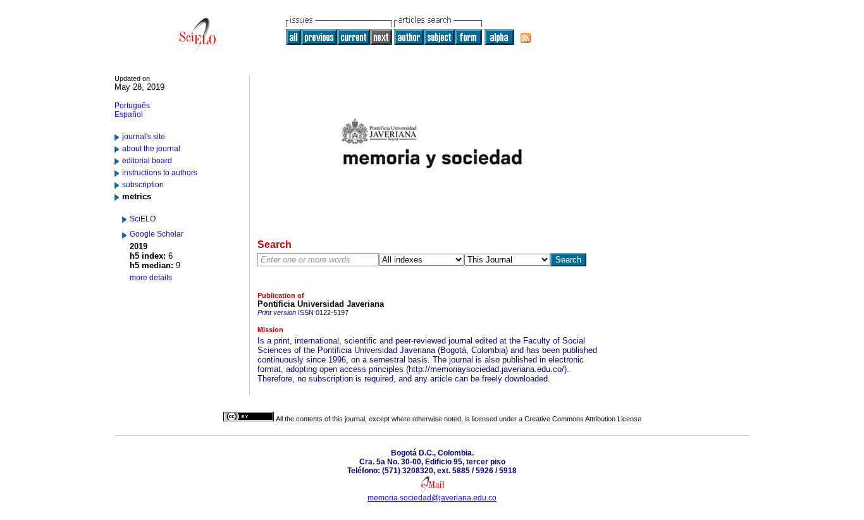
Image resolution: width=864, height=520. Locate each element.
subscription (143, 184)
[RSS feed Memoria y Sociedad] (526, 38)
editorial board (147, 160)
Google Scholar (156, 234)
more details (151, 277)
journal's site (143, 136)
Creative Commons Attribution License (582, 419)
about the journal (151, 148)
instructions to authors (159, 172)
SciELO (143, 218)
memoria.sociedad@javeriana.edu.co (432, 497)
